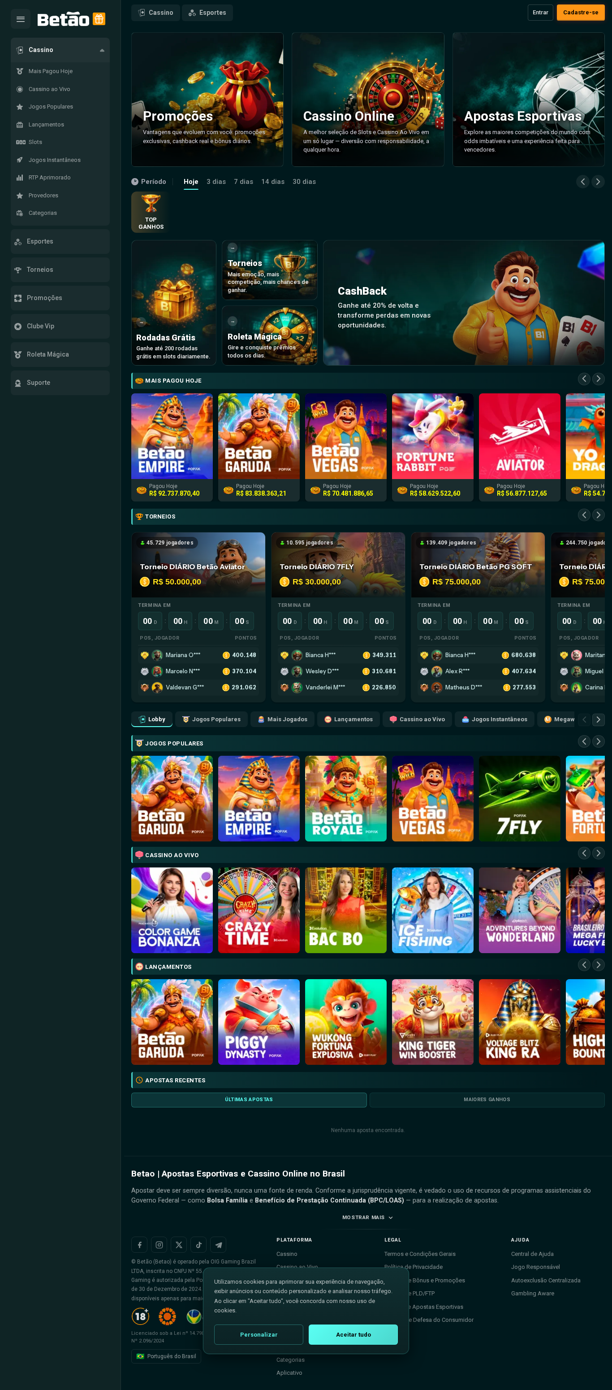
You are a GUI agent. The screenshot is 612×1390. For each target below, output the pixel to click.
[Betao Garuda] (172, 798)
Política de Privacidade (413, 1267)
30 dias (304, 182)
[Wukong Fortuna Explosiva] (346, 1022)
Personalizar (259, 1334)
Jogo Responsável (535, 1267)
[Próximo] (598, 181)
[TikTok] (198, 1245)
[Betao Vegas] (433, 798)
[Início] (63, 19)
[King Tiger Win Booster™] (433, 1022)
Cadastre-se (581, 12)
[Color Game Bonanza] (172, 910)
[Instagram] (159, 1245)
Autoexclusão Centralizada (546, 1280)
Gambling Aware (532, 1293)
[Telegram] (218, 1245)
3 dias (216, 182)
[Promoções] (99, 19)
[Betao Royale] (346, 798)
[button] (60, 50)
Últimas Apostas (249, 1099)
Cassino (161, 12)
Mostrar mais (363, 1217)
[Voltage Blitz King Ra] (519, 1022)
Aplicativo (289, 1372)
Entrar (540, 12)
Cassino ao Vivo (422, 719)
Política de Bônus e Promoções (424, 1280)
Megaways (569, 719)
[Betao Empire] (259, 798)
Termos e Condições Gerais (420, 1254)
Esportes (212, 12)
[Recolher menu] (20, 19)
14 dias (272, 182)
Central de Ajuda (532, 1254)
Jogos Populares (216, 719)
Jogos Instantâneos (499, 719)
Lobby (156, 719)
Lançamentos (353, 719)
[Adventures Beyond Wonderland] (519, 910)
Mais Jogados (287, 719)
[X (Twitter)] (179, 1245)
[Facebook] (139, 1245)
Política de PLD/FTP (409, 1293)
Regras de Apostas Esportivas (423, 1306)
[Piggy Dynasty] (259, 1022)
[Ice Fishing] (433, 910)
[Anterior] (583, 181)
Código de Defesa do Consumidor (429, 1319)
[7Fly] (519, 798)
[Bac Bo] (346, 910)
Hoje (191, 182)
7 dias (243, 182)
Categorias (290, 1359)
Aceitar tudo (353, 1334)
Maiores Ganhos (487, 1099)
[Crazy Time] (259, 910)
